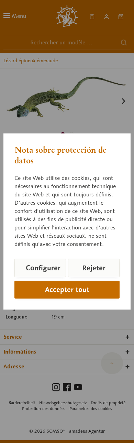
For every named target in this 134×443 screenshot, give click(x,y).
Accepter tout (67, 289)
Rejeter (93, 267)
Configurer (43, 267)
